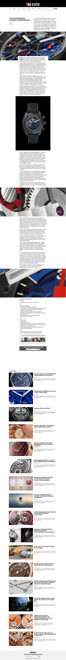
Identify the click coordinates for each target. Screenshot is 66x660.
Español (10, 22)
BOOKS (19, 8)
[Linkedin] (33, 652)
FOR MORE (12, 371)
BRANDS (28, 8)
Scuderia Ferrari (31, 176)
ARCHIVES (33, 8)
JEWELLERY (24, 8)
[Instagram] (32, 652)
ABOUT (43, 8)
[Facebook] (30, 652)
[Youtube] (35, 652)
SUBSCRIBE (39, 8)
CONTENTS (14, 8)
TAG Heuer (42, 58)
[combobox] (22, 371)
